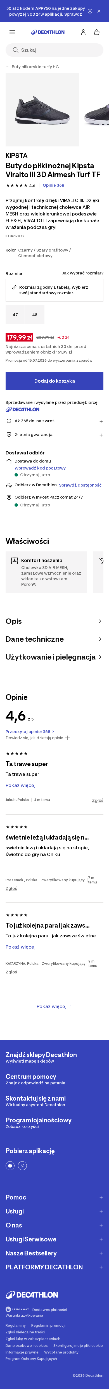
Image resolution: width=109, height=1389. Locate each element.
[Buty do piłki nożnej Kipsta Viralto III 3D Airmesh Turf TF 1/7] (42, 109)
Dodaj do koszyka (54, 381)
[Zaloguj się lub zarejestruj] (83, 32)
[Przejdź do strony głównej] (48, 32)
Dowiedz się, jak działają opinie (34, 738)
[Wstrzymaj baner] (90, 11)
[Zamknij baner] (98, 11)
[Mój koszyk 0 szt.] (96, 32)
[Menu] (12, 32)
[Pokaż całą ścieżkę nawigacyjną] (8, 67)
